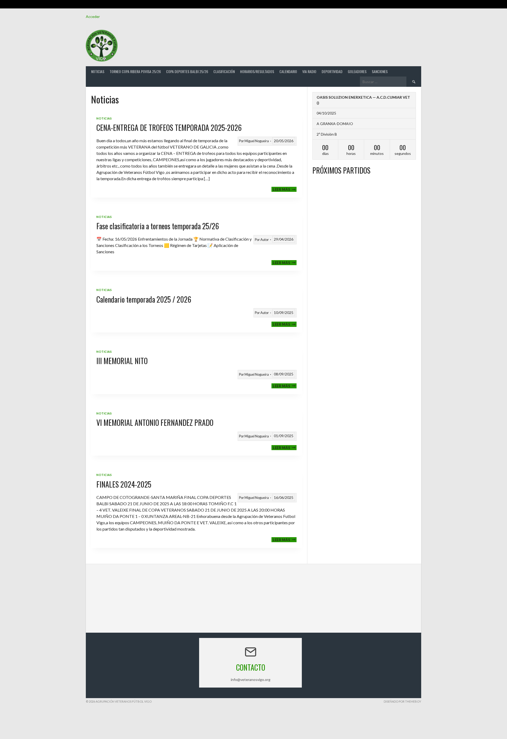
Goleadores (357, 71)
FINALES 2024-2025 (123, 484)
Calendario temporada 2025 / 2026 (143, 299)
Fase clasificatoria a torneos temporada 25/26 (157, 226)
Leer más (285, 189)
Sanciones (380, 71)
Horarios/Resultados (257, 71)
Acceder (93, 16)
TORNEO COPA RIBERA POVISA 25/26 (135, 71)
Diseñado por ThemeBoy (402, 701)
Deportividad (332, 71)
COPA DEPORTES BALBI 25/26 (187, 71)
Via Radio (309, 71)
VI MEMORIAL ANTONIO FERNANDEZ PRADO (154, 422)
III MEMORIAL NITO (122, 360)
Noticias (97, 71)
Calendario (288, 71)
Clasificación (224, 71)
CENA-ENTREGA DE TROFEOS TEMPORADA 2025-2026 (169, 127)
